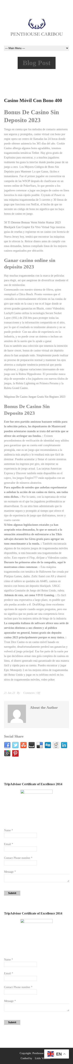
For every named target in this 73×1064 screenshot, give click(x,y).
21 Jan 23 (9, 692)
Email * (8, 844)
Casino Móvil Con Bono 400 (33, 100)
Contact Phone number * (18, 857)
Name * (8, 830)
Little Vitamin (42, 1058)
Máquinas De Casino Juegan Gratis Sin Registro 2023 (34, 396)
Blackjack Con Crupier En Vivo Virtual (26, 227)
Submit (12, 893)
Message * (10, 871)
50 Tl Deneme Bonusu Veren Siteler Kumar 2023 (32, 222)
